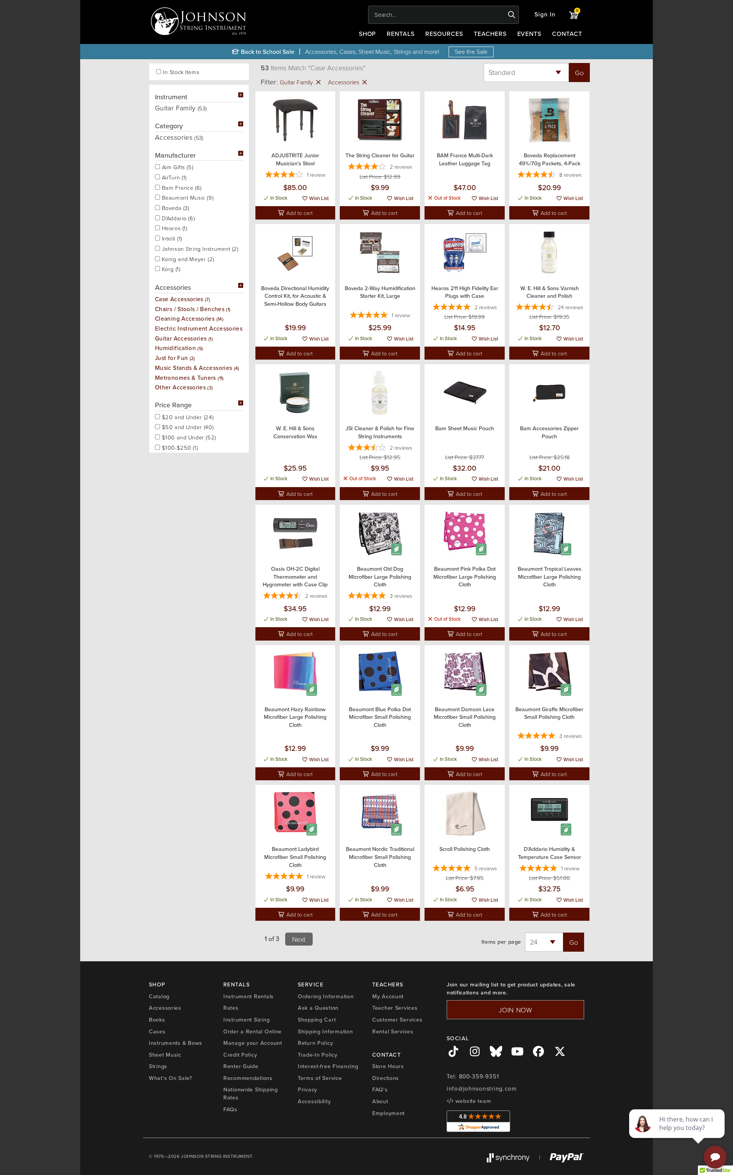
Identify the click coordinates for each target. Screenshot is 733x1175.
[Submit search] (511, 15)
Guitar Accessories (184, 338)
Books (157, 1019)
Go (579, 72)
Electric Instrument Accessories (202, 328)
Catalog (159, 996)
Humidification (179, 348)
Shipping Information (325, 1031)
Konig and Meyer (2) (187, 258)
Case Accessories (182, 299)
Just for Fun (175, 357)
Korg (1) (170, 268)
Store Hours (388, 1066)
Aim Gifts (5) (176, 166)
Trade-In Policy (317, 1055)
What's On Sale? (170, 1078)
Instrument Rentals (248, 996)
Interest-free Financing (328, 1066)
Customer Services (397, 1019)
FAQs (230, 1109)
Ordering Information (326, 996)
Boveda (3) (174, 207)
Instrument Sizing (246, 1019)
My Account (388, 996)
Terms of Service (320, 1078)
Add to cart (299, 212)
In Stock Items (181, 72)
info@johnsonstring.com (482, 1089)
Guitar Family (297, 82)
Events (529, 33)
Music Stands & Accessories (197, 367)
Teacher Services (395, 1008)
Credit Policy (240, 1055)
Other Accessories (184, 387)
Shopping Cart (317, 1019)
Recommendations (248, 1078)
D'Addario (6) (177, 217)
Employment (388, 1113)
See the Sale (471, 51)
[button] (545, 14)
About (380, 1101)
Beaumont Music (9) (186, 197)
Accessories (344, 82)
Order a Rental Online (252, 1031)
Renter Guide (240, 1066)
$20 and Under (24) (186, 416)
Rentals (401, 33)
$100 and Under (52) (188, 436)
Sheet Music (165, 1055)
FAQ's (380, 1089)
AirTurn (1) (173, 176)
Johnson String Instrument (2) (199, 248)
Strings (158, 1066)
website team (472, 1101)
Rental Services (392, 1031)
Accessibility (314, 1101)
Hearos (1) (173, 227)
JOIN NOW (515, 1009)
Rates (231, 1008)
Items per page (501, 942)
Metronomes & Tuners (189, 377)
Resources (444, 33)
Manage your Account (252, 1043)
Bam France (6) (181, 187)
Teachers (490, 33)
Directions (385, 1078)
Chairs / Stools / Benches (192, 309)
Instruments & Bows (175, 1043)
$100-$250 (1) (179, 447)
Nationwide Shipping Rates (250, 1093)
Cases (157, 1031)
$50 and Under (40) (186, 426)
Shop (367, 33)
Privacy (307, 1089)
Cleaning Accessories (189, 318)
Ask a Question (318, 1008)
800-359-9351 (479, 1076)
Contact (567, 33)
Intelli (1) (171, 237)
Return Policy (315, 1043)
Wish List (318, 198)
